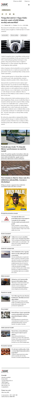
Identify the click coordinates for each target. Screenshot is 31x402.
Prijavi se (27, 1)
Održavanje (6, 10)
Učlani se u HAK (17, 1)
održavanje (24, 35)
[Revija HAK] (4, 4)
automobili (5, 35)
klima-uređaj (14, 35)
